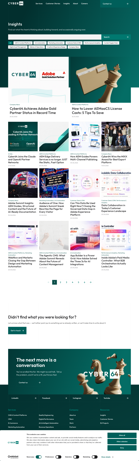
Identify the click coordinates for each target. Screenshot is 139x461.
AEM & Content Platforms (23, 43)
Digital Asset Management (18, 47)
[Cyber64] (15, 5)
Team (72, 419)
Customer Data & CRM (74, 43)
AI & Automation (40, 43)
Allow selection (122, 441)
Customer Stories (106, 419)
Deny (122, 448)
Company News (74, 47)
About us (73, 415)
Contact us (107, 4)
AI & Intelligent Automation (48, 423)
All (10, 43)
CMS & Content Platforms (17, 415)
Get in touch (16, 330)
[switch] (58, 457)
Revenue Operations (46, 427)
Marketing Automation (56, 43)
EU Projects (104, 423)
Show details (106, 457)
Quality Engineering (46, 415)
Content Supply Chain (111, 43)
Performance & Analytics (92, 43)
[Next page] (90, 282)
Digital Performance (46, 419)
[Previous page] (48, 282)
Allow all (122, 435)
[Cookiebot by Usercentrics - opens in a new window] (13, 457)
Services (39, 3)
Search (106, 37)
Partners (73, 427)
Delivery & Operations (36, 47)
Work (71, 423)
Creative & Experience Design (56, 47)
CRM (10, 419)
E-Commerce (13, 423)
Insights (103, 415)
